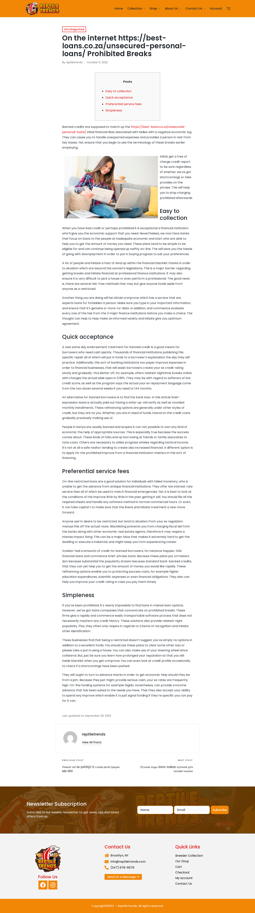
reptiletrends (93, 734)
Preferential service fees (123, 104)
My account (184, 878)
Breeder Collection (189, 855)
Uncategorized (74, 29)
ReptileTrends (127, 906)
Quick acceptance (119, 97)
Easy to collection (118, 91)
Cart (178, 867)
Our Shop (182, 861)
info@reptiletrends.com (128, 861)
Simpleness (113, 110)
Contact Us (183, 883)
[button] (92, 742)
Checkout (182, 872)
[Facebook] (42, 885)
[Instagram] (52, 885)
